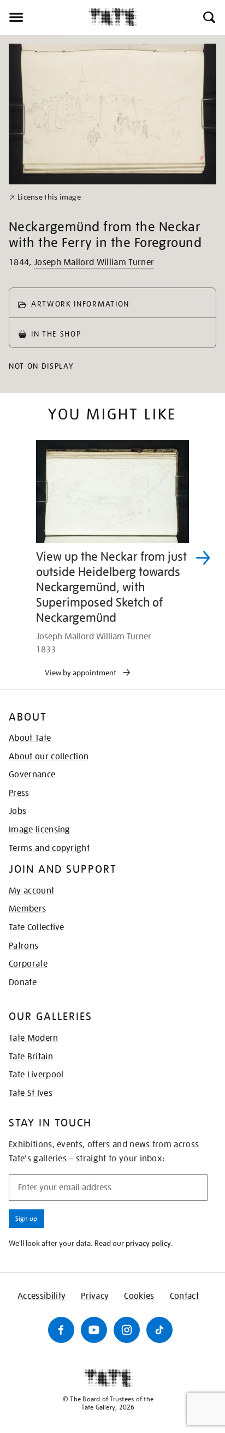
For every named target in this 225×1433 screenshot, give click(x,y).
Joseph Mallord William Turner (94, 262)
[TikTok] (159, 1330)
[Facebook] (61, 1330)
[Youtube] (94, 1330)
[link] (45, 197)
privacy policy (148, 1243)
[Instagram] (127, 1330)
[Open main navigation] (44, 17)
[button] (208, 17)
